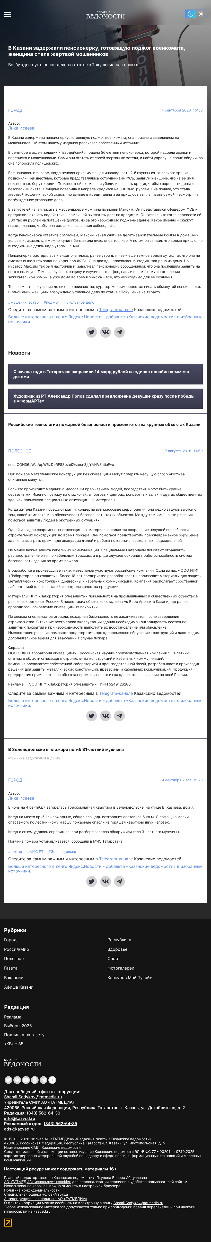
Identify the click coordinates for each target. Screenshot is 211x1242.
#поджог (52, 302)
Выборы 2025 (18, 1025)
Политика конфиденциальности (31, 1190)
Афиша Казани (18, 987)
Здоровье (117, 949)
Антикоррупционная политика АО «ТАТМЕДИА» (45, 1198)
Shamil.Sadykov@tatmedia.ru (33, 1096)
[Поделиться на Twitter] (91, 332)
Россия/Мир (16, 949)
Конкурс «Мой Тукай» (130, 977)
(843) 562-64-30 (43, 1113)
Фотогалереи (121, 968)
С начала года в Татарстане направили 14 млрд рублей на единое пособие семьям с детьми (101, 374)
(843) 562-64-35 (60, 1123)
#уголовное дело (79, 302)
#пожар (15, 851)
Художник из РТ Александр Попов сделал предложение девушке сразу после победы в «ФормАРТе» (104, 399)
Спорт (114, 958)
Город (15, 110)
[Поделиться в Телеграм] (119, 332)
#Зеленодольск (62, 851)
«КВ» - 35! (14, 1043)
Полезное (19, 450)
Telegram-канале (116, 309)
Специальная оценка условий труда (36, 1194)
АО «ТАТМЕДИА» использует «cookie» (37, 1181)
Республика (119, 939)
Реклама (12, 1017)
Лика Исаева (21, 128)
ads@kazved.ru (19, 1129)
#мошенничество (24, 302)
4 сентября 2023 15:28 (182, 780)
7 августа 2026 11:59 (184, 451)
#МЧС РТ (36, 851)
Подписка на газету (24, 1034)
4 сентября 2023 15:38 (182, 110)
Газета (10, 968)
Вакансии (13, 977)
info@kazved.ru (19, 1118)
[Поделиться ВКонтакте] (105, 332)
